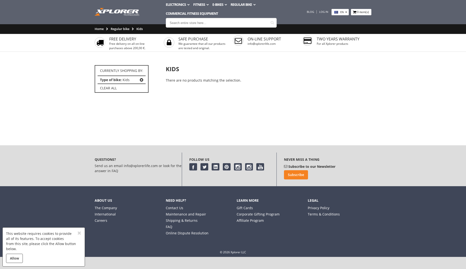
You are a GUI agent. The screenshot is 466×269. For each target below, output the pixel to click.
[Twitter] (204, 166)
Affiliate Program (250, 220)
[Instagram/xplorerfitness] (249, 166)
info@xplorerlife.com (262, 44)
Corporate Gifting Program (258, 214)
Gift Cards (245, 208)
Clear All (108, 88)
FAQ (169, 226)
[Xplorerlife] (117, 14)
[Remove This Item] (141, 80)
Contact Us (174, 208)
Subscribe (296, 174)
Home (99, 29)
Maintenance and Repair (186, 214)
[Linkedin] (215, 166)
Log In (323, 12)
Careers (101, 220)
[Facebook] (193, 166)
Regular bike (120, 29)
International (105, 214)
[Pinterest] (227, 166)
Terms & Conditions (324, 214)
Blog (310, 12)
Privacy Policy (318, 208)
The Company (106, 208)
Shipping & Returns (182, 220)
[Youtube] (260, 166)
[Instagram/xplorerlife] (238, 166)
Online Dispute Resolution (187, 233)
